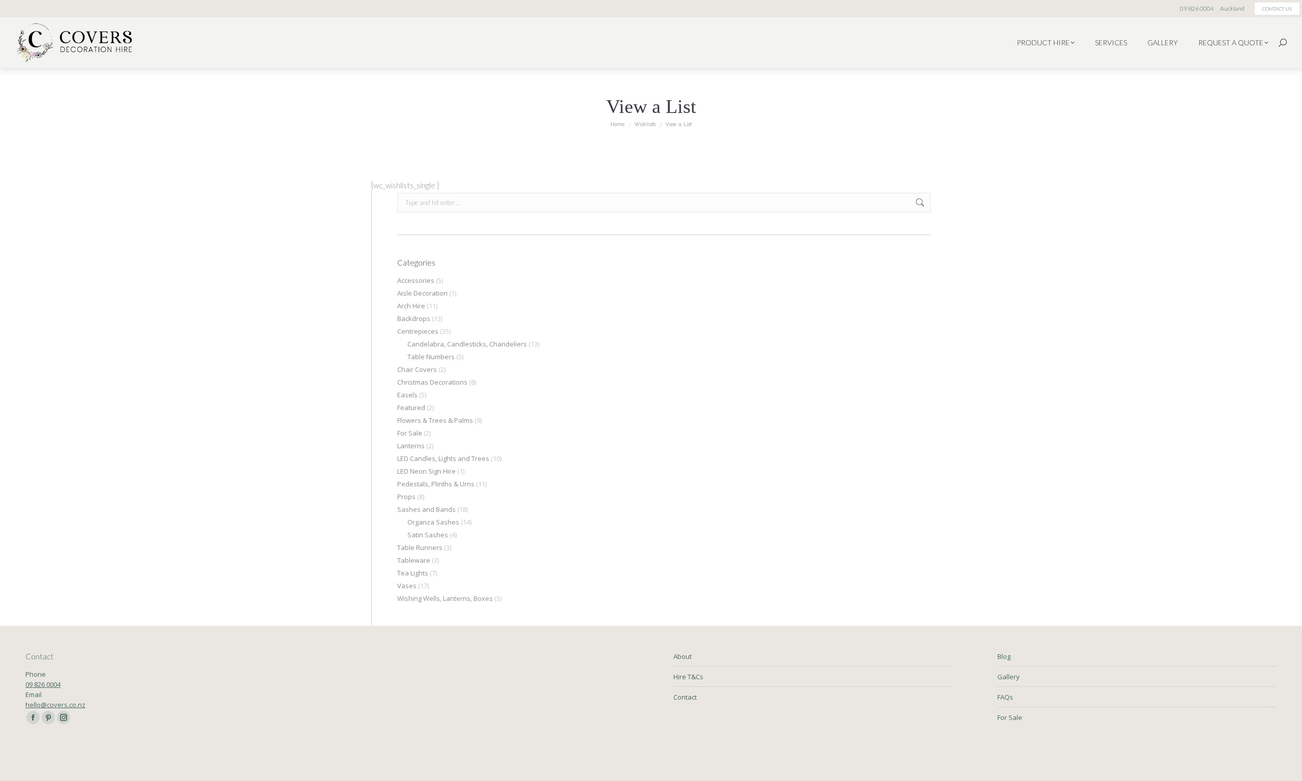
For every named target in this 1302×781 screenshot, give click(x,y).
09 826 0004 (43, 684)
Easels (407, 394)
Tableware (413, 560)
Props (406, 496)
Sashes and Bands (426, 509)
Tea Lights (412, 572)
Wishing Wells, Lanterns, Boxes (445, 598)
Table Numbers (431, 356)
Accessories (415, 280)
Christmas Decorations (432, 382)
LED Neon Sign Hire (426, 471)
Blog (1004, 656)
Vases (407, 585)
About (682, 656)
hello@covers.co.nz (55, 704)
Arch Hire (411, 305)
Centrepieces (417, 331)
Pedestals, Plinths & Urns (436, 483)
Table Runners (419, 547)
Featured (411, 407)
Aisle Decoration (422, 293)
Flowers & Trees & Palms (435, 420)
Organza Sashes (433, 522)
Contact (685, 697)
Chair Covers (417, 369)
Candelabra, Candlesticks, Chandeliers (467, 344)
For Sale (409, 433)
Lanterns (411, 445)
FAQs (1005, 697)
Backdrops (413, 318)
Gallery (1008, 676)
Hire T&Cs (688, 676)
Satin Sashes (427, 534)
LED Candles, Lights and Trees (443, 458)
